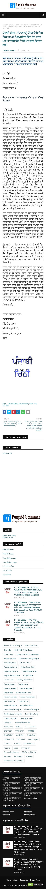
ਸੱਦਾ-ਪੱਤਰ (19, 727)
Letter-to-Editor (13, 404)
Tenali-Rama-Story (31, 714)
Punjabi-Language (10, 562)
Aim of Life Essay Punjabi (13, 646)
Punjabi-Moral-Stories (23, 693)
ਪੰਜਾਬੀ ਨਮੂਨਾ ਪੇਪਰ (29, 815)
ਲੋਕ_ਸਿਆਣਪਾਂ (18, 756)
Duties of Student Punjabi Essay (27, 654)
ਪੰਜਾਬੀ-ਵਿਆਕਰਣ (29, 744)
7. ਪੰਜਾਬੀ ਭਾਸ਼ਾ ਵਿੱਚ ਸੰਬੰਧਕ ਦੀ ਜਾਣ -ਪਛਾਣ (12, 794)
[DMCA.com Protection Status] (35, 885)
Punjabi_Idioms (9, 684)
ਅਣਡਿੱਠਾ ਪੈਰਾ (8, 722)
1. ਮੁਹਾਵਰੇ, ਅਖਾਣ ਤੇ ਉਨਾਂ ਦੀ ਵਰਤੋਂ (11, 779)
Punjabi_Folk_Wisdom (24, 680)
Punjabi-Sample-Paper (27, 697)
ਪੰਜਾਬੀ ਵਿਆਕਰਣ (8, 812)
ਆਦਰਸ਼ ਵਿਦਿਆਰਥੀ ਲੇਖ (22, 722)
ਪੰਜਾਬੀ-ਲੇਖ (17, 744)
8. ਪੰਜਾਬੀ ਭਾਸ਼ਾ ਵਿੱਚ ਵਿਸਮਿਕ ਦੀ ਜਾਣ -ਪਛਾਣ (33, 794)
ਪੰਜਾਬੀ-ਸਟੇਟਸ (31, 735)
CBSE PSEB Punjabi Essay (23, 650)
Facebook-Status (10, 659)
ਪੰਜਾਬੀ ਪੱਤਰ (33, 404)
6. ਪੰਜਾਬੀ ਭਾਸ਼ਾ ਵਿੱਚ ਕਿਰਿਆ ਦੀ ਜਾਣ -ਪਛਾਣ (33, 789)
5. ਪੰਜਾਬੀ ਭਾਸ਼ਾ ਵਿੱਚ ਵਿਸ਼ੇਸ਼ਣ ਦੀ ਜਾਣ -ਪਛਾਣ (12, 789)
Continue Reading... (31, 798)
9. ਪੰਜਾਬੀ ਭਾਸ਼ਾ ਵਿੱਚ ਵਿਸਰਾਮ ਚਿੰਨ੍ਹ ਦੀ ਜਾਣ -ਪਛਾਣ (12, 799)
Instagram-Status (10, 663)
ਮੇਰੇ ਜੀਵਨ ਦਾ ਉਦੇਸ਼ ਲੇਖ (29, 752)
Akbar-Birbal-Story (31, 646)
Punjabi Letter (23, 404)
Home (5, 25)
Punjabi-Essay (8, 554)
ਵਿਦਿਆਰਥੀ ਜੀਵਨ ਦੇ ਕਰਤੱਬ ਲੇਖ (13, 761)
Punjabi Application (10, 667)
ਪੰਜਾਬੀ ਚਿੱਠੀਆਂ (8, 735)
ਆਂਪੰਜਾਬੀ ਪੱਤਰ (8, 727)
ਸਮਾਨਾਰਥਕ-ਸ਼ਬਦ (30, 727)
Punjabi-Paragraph (10, 697)
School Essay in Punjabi (12, 710)
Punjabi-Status (23, 701)
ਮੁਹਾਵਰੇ (16, 748)
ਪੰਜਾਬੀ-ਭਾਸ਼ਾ (7, 575)
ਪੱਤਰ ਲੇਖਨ (11, 25)
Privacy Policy (35, 880)
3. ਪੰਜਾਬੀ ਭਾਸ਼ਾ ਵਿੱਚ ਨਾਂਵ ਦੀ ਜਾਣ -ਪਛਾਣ (11, 784)
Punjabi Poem (9, 680)
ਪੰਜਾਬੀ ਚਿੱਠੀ (30, 731)
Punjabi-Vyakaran (26, 705)
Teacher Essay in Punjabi (13, 714)
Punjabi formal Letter (29, 671)
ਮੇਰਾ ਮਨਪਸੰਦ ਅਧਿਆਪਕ (11, 752)
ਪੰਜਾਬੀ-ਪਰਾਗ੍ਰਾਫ (33, 739)
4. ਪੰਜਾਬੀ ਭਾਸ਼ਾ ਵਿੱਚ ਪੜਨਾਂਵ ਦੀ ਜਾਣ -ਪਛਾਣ (33, 784)
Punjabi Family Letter (11, 671)
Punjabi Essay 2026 (27, 667)
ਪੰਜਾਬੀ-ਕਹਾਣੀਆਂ (8, 566)
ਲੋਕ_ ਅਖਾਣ (7, 756)
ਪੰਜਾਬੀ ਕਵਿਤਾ (19, 731)
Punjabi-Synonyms (10, 705)
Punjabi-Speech (9, 701)
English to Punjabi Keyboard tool (9, 536)
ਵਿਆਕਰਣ (29, 756)
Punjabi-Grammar (9, 558)
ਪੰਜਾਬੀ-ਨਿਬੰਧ (7, 571)
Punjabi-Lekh (8, 693)
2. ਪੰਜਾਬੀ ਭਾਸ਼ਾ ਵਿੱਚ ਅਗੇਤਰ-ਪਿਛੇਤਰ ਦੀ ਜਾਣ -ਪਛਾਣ (33, 779)
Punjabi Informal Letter (12, 676)
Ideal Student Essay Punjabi (29, 659)
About (15, 880)
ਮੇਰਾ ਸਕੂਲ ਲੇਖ (25, 748)
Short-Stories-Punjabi (31, 710)
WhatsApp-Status (26, 718)
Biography (7, 650)
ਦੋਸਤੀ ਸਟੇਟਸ (8, 731)
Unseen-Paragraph (10, 718)
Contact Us (24, 880)
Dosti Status (8, 654)
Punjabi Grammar (9, 50)
